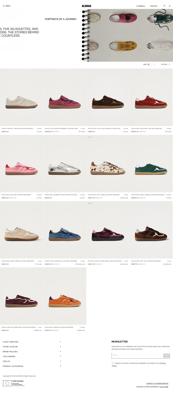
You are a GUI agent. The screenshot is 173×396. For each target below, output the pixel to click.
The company (9, 356)
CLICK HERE (164, 387)
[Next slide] (40, 99)
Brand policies (10, 352)
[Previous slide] (3, 99)
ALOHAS (19, 376)
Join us (6, 361)
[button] (6, 5)
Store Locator (10, 347)
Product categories (13, 366)
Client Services (10, 342)
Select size (37, 122)
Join (166, 355)
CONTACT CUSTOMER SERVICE (157, 383)
